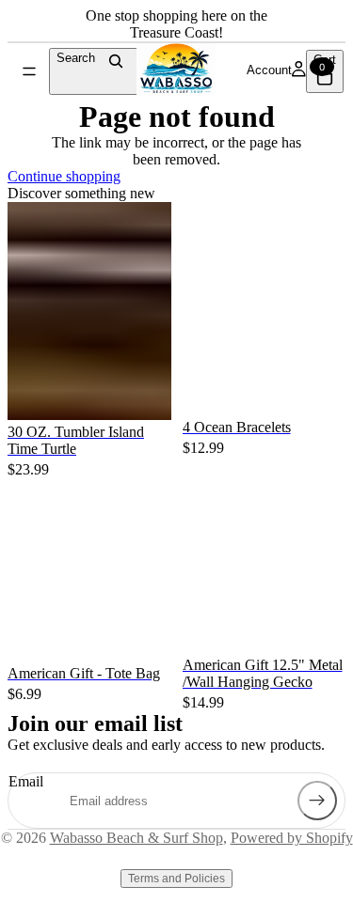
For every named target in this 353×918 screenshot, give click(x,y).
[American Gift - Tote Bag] (89, 494)
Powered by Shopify (292, 838)
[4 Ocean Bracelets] (264, 213)
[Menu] (29, 71)
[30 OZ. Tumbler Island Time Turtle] (89, 311)
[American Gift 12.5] (264, 571)
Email (25, 781)
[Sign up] (317, 800)
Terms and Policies (176, 878)
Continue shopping (64, 176)
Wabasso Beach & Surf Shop (136, 838)
